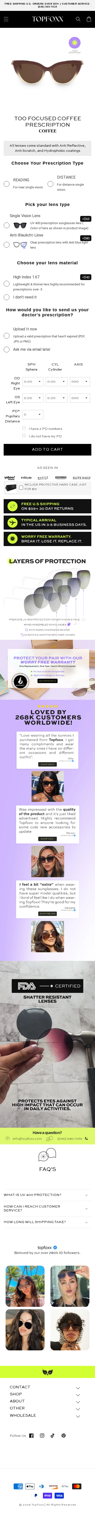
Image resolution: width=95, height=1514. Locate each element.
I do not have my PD (45, 436)
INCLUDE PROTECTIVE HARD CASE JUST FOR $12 (55, 487)
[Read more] (47, 670)
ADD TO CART (47, 450)
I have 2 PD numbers (45, 429)
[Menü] (6, 19)
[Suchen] (78, 19)
